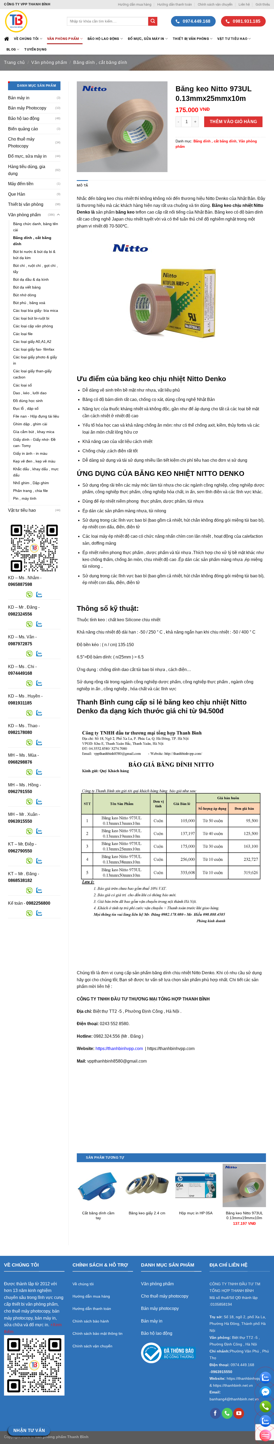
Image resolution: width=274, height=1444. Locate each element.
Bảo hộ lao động (23, 118)
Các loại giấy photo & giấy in (35, 360)
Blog (11, 49)
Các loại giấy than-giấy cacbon (32, 374)
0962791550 (20, 791)
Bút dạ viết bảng (27, 287)
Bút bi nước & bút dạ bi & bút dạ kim (34, 254)
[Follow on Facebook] (215, 1413)
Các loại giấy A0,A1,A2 (32, 341)
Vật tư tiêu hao (232, 39)
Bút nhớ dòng (24, 295)
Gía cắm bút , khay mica (33, 432)
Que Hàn (16, 194)
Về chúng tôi (26, 39)
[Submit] (152, 21)
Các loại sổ (22, 385)
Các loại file (23, 334)
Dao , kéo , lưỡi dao (30, 393)
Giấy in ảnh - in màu (30, 453)
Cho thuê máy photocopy (164, 1296)
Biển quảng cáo (23, 129)
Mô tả (82, 185)
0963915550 (20, 821)
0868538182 (20, 880)
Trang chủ (14, 62)
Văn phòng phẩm (49, 62)
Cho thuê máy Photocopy (21, 142)
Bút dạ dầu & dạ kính (31, 279)
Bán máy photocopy (160, 1308)
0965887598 (20, 584)
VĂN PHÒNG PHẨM (63, 39)
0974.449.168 (242, 1365)
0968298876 (20, 762)
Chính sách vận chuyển (215, 4)
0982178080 (20, 732)
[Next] (266, 1200)
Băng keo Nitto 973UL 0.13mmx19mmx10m (244, 1215)
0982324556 (20, 614)
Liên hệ (244, 4)
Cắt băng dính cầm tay (98, 1215)
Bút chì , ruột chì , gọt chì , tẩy (35, 268)
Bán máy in (18, 98)
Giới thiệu (263, 4)
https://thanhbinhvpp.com (120, 1048)
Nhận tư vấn (29, 1430)
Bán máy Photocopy (27, 108)
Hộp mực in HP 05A (195, 1213)
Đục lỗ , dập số (26, 408)
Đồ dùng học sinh (28, 401)
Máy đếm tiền (20, 183)
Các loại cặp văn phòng (33, 326)
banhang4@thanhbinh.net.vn (234, 1399)
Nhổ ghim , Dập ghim (31, 483)
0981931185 (20, 703)
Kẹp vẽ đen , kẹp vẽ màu (34, 461)
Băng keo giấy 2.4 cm (147, 1213)
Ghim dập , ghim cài (30, 424)
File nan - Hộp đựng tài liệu (36, 416)
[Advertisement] (171, 1115)
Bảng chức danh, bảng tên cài (35, 227)
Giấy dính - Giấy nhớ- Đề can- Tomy (34, 442)
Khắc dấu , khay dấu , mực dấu (36, 472)
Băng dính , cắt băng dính (100, 62)
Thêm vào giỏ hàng (233, 121)
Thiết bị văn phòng (191, 39)
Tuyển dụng (35, 49)
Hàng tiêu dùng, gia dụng (26, 170)
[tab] (82, 185)
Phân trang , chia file (30, 490)
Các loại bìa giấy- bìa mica (35, 310)
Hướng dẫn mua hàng (134, 4)
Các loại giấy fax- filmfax (33, 349)
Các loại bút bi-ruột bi (31, 318)
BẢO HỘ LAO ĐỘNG (103, 39)
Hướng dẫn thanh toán (174, 4)
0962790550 (20, 851)
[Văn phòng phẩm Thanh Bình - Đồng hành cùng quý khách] (31, 21)
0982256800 (38, 903)
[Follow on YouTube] (238, 1413)
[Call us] (227, 1413)
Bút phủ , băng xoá (29, 303)
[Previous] (77, 1200)
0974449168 (20, 673)
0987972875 (20, 644)
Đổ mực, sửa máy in (146, 39)
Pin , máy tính (24, 498)
